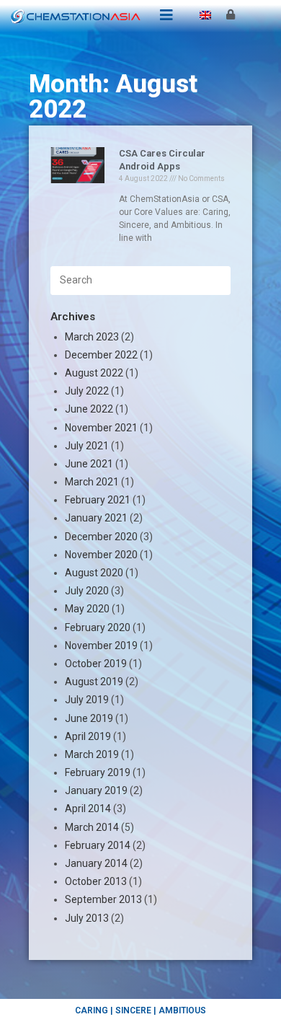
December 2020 (101, 536)
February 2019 (97, 772)
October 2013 (96, 881)
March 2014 (92, 827)
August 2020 (94, 572)
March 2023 (92, 337)
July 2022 (87, 391)
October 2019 (96, 663)
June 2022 (89, 409)
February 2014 (97, 845)
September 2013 (103, 899)
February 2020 (97, 627)
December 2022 (101, 355)
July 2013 (87, 918)
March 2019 (92, 754)
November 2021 (101, 427)
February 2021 (97, 500)
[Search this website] (140, 279)
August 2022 (94, 373)
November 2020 (101, 554)
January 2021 (96, 518)
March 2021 (92, 482)
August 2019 (94, 681)
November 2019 (101, 645)
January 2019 (96, 790)
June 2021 (89, 464)
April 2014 (88, 808)
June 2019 (89, 718)
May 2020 (87, 608)
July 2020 (87, 590)
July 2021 (87, 445)
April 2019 (88, 736)
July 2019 (87, 699)
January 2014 (96, 863)
